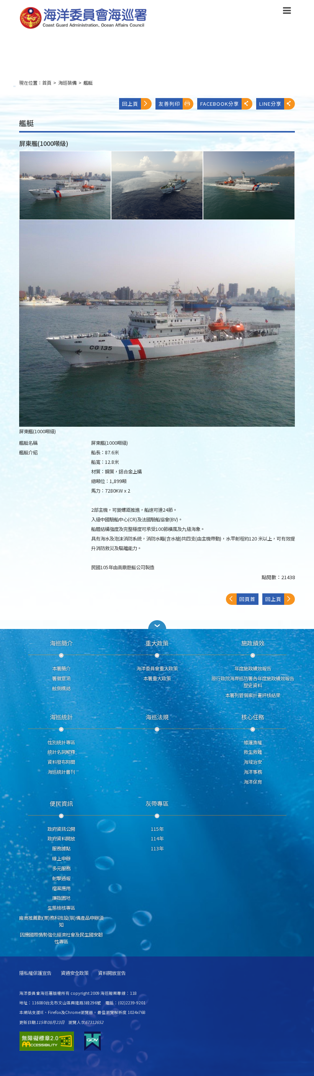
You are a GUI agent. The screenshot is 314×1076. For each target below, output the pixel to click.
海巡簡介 (61, 643)
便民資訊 (61, 803)
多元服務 (61, 868)
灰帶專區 (157, 803)
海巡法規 (157, 716)
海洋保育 (253, 781)
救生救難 (253, 751)
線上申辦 (61, 858)
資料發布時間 (61, 761)
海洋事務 (253, 771)
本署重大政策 (157, 678)
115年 (157, 828)
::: (14, 86)
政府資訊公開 (61, 828)
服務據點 (61, 848)
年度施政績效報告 (252, 668)
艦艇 (88, 82)
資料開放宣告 (112, 973)
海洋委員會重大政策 (157, 668)
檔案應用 (61, 888)
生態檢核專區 (61, 907)
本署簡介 (61, 668)
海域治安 (253, 761)
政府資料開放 (61, 838)
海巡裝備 (67, 82)
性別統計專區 (61, 742)
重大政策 (157, 643)
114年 (157, 838)
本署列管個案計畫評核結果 (252, 695)
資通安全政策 (74, 973)
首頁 (46, 82)
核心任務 (252, 716)
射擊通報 (61, 878)
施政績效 (252, 643)
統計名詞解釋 (61, 751)
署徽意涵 (61, 678)
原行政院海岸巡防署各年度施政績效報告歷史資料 (252, 682)
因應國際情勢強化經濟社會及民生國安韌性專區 (61, 938)
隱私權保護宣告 (35, 973)
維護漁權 (253, 742)
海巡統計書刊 (61, 771)
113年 (157, 848)
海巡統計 (61, 716)
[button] (287, 11)
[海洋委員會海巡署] (125, 18)
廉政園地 (61, 897)
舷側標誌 (61, 688)
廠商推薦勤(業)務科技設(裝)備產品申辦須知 (61, 921)
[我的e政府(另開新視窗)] (92, 1041)
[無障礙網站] (47, 1041)
